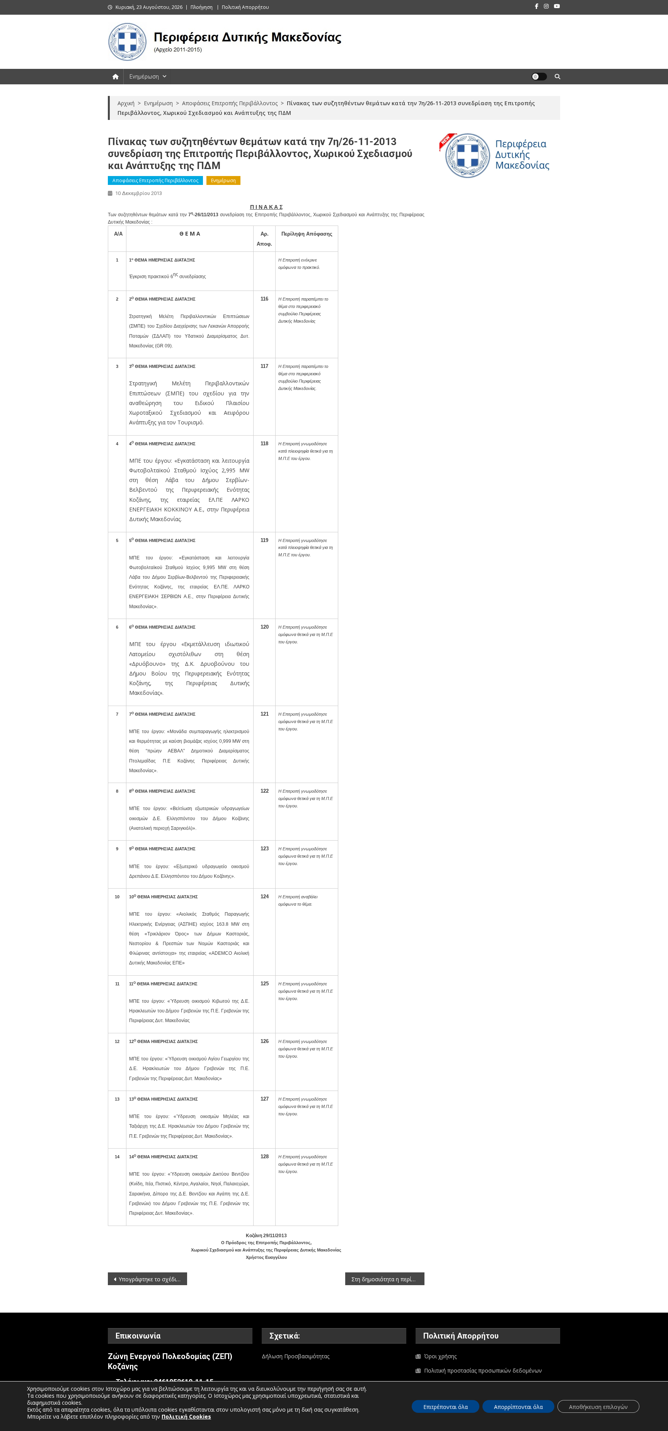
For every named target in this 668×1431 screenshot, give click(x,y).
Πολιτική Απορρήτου (245, 7)
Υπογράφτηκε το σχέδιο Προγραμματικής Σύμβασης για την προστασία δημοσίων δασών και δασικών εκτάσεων (153, 1279)
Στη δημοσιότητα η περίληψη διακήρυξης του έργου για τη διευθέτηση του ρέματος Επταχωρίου (387, 1279)
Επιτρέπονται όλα (445, 1406)
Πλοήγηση (202, 7)
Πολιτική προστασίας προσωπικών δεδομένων (483, 1370)
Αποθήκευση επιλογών (598, 1406)
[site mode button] (539, 76)
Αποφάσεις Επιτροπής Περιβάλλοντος (155, 180)
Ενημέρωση (144, 77)
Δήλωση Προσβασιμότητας (295, 1356)
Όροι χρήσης (440, 1356)
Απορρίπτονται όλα (518, 1406)
